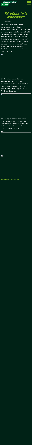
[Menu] (29, 3)
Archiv (3, 179)
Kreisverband (15, 179)
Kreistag (7, 179)
